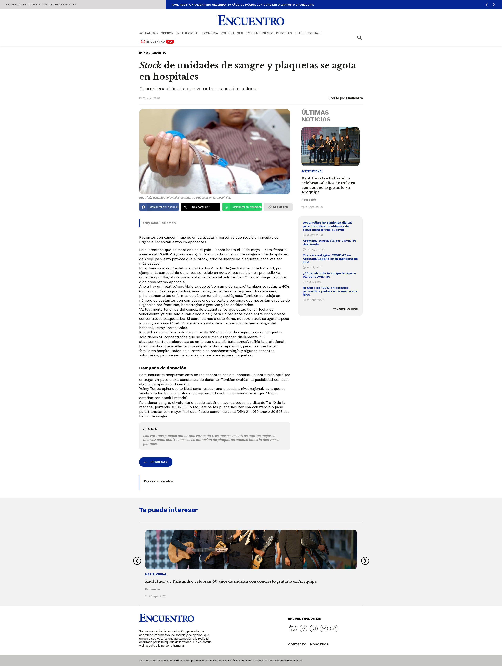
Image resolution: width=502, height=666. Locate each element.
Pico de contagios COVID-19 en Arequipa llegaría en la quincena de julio (330, 258)
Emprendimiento (259, 33)
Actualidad (148, 33)
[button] (486, 4)
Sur (240, 33)
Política (227, 33)
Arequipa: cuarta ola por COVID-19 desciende (329, 242)
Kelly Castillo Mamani (159, 223)
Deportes (284, 33)
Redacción (308, 199)
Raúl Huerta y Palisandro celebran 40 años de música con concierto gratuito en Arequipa (243, 4)
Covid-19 (159, 53)
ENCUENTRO (159, 41)
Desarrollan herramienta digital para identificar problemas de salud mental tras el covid (327, 226)
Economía (210, 33)
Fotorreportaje (308, 33)
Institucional (187, 33)
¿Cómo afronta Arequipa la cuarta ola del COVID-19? (329, 275)
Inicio (143, 53)
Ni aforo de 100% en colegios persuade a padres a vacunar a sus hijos (330, 291)
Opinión (167, 33)
